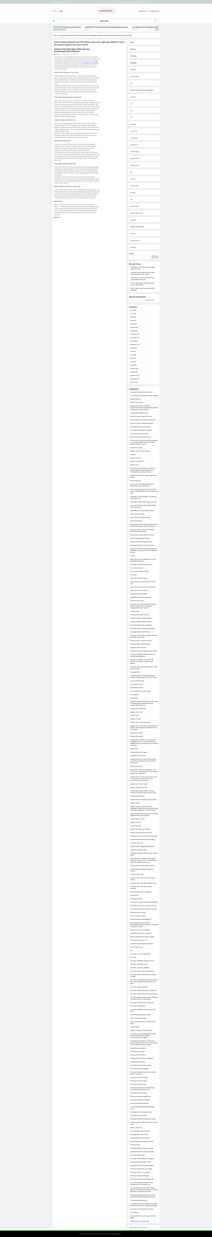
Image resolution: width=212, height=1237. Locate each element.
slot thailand (133, 138)
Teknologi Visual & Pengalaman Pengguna (142, 1158)
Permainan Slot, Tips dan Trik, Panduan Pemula (143, 905)
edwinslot (133, 454)
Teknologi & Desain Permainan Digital (140, 1065)
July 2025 (133, 351)
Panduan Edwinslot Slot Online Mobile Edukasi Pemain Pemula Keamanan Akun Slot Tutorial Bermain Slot (143, 761)
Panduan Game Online (136, 766)
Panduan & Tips (134, 715)
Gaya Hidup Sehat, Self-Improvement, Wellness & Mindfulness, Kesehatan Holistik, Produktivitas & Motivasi (143, 550)
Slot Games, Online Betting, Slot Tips (140, 954)
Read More (57, 217)
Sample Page (104, 21)
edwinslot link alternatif (136, 461)
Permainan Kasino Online (137, 874)
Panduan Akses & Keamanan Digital (140, 722)
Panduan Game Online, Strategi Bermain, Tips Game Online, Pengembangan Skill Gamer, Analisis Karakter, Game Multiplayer (144, 771)
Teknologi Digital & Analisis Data (139, 1134)
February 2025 (134, 368)
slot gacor (133, 69)
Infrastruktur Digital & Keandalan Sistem (141, 564)
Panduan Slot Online (135, 822)
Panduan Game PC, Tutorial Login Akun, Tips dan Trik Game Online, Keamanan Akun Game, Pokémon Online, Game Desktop (143, 778)
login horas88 (134, 698)
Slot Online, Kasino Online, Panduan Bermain (142, 971)
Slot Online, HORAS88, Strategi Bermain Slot (142, 961)
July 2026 (133, 310)
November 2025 (134, 337)
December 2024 (134, 375)
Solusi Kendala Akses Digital (138, 1018)
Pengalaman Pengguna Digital (138, 850)
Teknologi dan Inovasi (136, 1127)
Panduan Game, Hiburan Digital (138, 784)
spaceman (133, 220)
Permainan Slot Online (136, 899)
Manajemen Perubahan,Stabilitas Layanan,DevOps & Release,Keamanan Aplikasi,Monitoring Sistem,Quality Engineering (144, 703)
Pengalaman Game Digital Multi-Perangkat (142, 846)
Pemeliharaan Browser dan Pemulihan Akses (142, 839)
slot (131, 83)
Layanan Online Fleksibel (137, 681)
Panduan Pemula (135, 803)
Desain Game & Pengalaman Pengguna (141, 430)
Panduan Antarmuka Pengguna (138, 752)
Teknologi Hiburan (135, 1145)
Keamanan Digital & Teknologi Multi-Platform (142, 628)
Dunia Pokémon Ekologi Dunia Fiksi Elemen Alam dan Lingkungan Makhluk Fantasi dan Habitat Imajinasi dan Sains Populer (144, 442)
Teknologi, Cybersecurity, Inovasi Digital (141, 1169)
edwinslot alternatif (135, 458)
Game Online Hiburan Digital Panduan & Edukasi (143, 502)
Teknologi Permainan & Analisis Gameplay (142, 1151)
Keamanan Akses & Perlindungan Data (140, 597)
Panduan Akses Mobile (136, 736)
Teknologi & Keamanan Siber (138, 1084)
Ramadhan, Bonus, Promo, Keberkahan (141, 933)
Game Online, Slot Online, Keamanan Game (142, 510)
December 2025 (134, 334)
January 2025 (134, 372)
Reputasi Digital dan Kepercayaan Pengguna (142, 937)
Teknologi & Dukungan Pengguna (139, 1068)
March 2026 (133, 324)
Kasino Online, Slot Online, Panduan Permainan (143, 587)
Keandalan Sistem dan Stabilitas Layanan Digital (143, 651)
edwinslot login (134, 465)
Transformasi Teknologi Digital (138, 1200)
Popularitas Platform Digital (138, 912)
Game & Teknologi (135, 480)
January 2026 (134, 331)
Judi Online (133, 575)
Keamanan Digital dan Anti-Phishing (140, 632)
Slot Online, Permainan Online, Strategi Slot (142, 1002)
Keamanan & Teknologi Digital (138, 594)
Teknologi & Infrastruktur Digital (139, 1077)
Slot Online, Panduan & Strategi (138, 987)
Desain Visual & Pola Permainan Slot (140, 437)
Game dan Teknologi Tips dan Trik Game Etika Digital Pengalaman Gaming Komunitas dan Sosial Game (144, 491)
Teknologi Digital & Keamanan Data (140, 1138)
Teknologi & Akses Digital (137, 1051)
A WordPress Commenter (137, 300)
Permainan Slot (134, 895)
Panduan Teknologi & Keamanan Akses (141, 832)
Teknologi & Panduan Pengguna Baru (140, 1096)
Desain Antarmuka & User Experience (140, 427)
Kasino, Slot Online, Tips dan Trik (139, 590)
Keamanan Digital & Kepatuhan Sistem (140, 621)
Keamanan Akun (134, 611)
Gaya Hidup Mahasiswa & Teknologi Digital (142, 545)
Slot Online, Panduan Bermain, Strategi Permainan (144, 994)
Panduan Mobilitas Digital (137, 796)
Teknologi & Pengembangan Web (139, 1103)
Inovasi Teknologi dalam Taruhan (139, 571)
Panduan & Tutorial (135, 719)
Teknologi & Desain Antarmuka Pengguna (141, 1058)
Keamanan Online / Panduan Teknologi (141, 640)
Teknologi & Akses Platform (138, 1055)
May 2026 (133, 317)
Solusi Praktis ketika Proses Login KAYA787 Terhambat (101, 27)
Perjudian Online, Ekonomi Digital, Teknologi (142, 865)
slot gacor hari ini (135, 158)
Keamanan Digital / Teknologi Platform (141, 618)
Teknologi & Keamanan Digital (138, 1081)
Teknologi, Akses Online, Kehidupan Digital (142, 1165)
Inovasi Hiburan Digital (136, 568)
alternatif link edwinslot (136, 402)
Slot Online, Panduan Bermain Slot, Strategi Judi (143, 990)
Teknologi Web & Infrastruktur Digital (140, 1162)
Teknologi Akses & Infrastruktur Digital (141, 1112)
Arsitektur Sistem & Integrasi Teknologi (141, 416)
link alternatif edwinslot (136, 684)
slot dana (132, 179)
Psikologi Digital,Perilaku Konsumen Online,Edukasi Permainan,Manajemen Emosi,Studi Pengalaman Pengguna (144, 924)
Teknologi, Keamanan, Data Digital (139, 1175)
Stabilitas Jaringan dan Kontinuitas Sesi (141, 1030)
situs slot (133, 233)
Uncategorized (134, 1212)
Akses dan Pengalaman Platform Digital (141, 392)
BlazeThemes (117, 1234)
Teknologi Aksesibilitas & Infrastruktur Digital (142, 1119)
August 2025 (133, 348)
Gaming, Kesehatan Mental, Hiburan (140, 538)
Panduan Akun (134, 749)
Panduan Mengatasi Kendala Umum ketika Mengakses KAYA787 (141, 27)
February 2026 (134, 327)
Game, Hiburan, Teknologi (137, 514)
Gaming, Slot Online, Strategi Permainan (141, 542)
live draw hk (133, 131)
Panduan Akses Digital (136, 733)
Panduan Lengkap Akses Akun (138, 787)
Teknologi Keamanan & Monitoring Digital (141, 1148)
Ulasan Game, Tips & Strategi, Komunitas (141, 1209)
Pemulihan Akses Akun (136, 843)
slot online (133, 957)
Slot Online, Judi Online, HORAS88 (139, 967)
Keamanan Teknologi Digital (138, 647)
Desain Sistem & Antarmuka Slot (139, 433)
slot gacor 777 (134, 145)
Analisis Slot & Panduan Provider (139, 413)
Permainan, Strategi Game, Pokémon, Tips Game (143, 909)
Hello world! (150, 300)
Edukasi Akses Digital (136, 447)
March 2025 (133, 365)
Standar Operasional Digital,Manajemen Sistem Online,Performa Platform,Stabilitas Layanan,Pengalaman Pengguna (143, 1035)
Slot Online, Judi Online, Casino (139, 964)
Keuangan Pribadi (135, 672)
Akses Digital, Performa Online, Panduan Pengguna (144, 395)
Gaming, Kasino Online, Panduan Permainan (142, 535)
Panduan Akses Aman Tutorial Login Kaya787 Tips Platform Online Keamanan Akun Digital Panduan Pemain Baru (144, 727)
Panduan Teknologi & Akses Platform (140, 829)
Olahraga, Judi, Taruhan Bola (138, 708)
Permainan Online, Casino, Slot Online (140, 892)
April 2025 (133, 361)
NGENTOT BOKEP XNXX (137, 227)
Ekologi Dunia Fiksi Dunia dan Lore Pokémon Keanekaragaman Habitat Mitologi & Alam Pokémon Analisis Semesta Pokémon (142, 470)
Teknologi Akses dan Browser (138, 1115)
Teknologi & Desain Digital (137, 1062)
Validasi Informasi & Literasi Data (139, 1221)
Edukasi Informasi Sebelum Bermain (140, 451)
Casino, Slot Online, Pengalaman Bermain (141, 423)
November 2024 (134, 379)
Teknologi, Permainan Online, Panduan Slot (142, 1179)
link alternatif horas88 (136, 687)
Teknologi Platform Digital (137, 1155)
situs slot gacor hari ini (136, 213)
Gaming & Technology (136, 521)
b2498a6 (57, 54)
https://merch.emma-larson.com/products (142, 90)
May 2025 (133, 358)
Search (131, 254)
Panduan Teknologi (135, 826)
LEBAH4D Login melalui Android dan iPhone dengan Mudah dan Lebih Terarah (127, 1)
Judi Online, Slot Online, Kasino (138, 578)
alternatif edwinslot (135, 399)
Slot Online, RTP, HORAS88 (137, 1006)
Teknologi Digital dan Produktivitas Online (141, 1141)
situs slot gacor (134, 76)
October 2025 (134, 341)
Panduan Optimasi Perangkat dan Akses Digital (143, 799)
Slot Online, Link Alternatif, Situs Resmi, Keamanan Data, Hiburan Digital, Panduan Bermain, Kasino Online (144, 981)
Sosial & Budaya (134, 1027)
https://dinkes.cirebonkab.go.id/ (138, 1227)
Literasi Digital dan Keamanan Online (140, 691)
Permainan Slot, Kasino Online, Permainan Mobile (144, 902)
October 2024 (134, 382)
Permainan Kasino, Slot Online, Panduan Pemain (143, 883)
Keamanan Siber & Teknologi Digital (140, 644)
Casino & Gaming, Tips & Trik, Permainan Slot (142, 420)
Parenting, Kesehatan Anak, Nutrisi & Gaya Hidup (143, 836)
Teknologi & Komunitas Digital (138, 1093)
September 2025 (134, 344)
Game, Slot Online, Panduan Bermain (140, 517)
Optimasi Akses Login (136, 712)
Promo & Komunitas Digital (137, 916)
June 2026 (133, 313)
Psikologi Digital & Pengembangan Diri (141, 919)
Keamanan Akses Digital (137, 600)
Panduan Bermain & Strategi (138, 755)
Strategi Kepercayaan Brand (138, 1048)
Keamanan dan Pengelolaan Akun (139, 614)
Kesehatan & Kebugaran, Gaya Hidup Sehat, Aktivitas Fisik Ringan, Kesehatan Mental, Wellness (142, 661)
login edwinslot (134, 694)
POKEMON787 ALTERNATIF (89, 63)
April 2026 (133, 320)
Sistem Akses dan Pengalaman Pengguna (141, 943)
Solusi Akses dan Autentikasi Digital (140, 1014)
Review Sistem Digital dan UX (138, 940)
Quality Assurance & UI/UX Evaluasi (140, 930)
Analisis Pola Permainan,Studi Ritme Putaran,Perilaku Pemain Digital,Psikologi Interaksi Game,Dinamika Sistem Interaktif (144, 407)
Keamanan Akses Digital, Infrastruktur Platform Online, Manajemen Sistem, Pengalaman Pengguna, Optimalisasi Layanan (143, 606)
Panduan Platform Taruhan (137, 819)
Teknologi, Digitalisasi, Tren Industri (140, 1172)
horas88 (132, 556)
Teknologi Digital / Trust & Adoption (140, 1131)
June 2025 (133, 355)
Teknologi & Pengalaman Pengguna (140, 1100)
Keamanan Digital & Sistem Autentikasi (141, 625)
